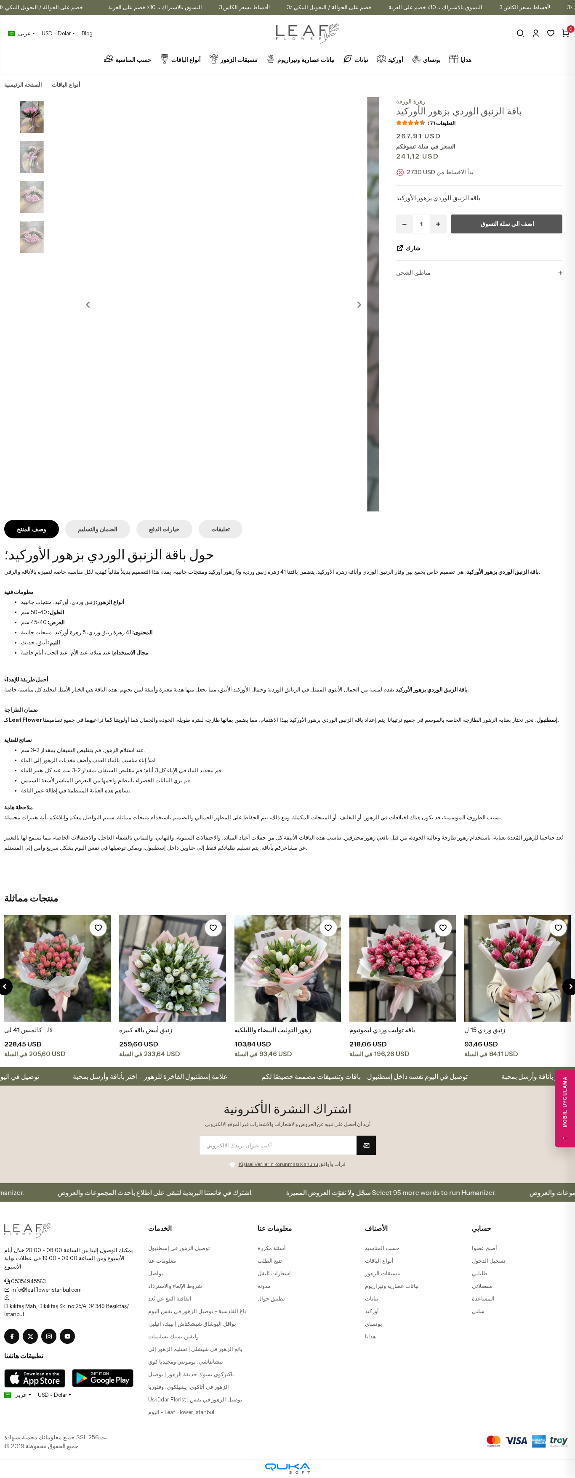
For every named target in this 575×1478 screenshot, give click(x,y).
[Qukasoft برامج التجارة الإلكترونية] (287, 1468)
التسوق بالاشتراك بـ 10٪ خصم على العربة (155, 7)
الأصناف (376, 1228)
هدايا (466, 60)
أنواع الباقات (186, 60)
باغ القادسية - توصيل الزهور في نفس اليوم (197, 1311)
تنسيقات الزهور (239, 60)
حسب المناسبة (133, 60)
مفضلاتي (482, 1285)
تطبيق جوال (271, 1298)
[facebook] (13, 1336)
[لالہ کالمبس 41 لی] (57, 968)
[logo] (27, 1229)
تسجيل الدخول (489, 1260)
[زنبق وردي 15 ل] (517, 968)
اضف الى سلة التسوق (507, 224)
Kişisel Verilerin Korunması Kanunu (278, 1164)
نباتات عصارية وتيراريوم (306, 60)
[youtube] (69, 1336)
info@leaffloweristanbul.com (46, 1289)
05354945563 (27, 1281)
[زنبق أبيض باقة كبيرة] (172, 968)
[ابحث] (520, 33)
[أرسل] (366, 1145)
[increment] (438, 224)
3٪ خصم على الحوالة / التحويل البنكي (329, 7)
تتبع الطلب (270, 1260)
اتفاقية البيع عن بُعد (170, 1298)
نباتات (361, 60)
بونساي (432, 60)
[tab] (31, 529)
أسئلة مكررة (272, 1248)
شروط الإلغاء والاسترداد (175, 1285)
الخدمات (160, 1228)
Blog (87, 33)
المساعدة (483, 1298)
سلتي (478, 1311)
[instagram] (50, 1336)
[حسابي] (535, 33)
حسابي (481, 1228)
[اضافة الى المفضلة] (98, 927)
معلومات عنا (162, 1260)
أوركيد (395, 60)
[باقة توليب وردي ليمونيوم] (402, 968)
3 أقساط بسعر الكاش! (244, 7)
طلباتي (479, 1273)
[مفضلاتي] (550, 33)
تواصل (155, 1273)
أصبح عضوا (484, 1248)
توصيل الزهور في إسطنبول (179, 1248)
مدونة (264, 1285)
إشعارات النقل (274, 1273)
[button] (88, 304)
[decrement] (404, 224)
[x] (32, 1336)
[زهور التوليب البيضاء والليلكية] (287, 968)
